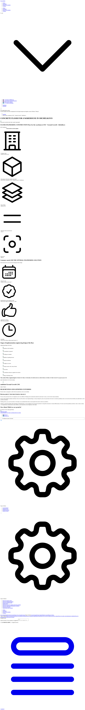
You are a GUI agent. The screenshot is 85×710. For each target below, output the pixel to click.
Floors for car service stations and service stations (49, 616)
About (4, 2)
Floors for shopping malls (30, 616)
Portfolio (4, 114)
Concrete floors (33, 615)
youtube (1, 708)
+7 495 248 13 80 (8, 99)
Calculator (5, 3)
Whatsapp (4, 105)
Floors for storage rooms (10, 616)
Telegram (4, 106)
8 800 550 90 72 (8, 101)
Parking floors (37, 616)
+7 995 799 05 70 (10, 100)
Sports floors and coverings (9, 617)
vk (3, 708)
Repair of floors (51, 615)
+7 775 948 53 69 (8, 103)
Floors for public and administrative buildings (66, 616)
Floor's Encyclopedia (6, 5)
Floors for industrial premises (20, 616)
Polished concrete (45, 615)
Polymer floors (39, 615)
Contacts (4, 6)
